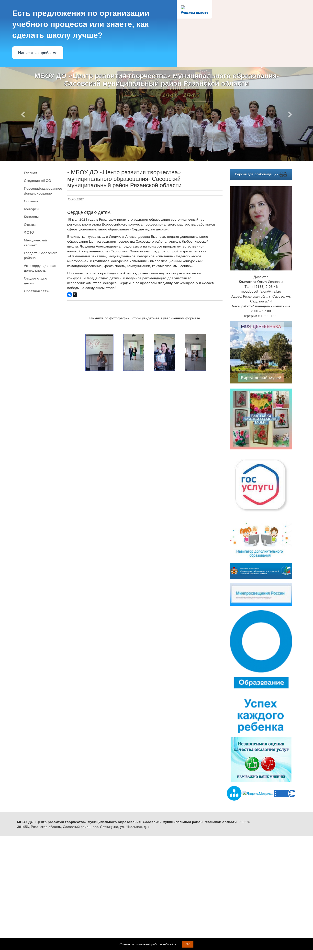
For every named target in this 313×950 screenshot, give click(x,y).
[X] (75, 294)
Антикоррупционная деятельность (40, 268)
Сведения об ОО (37, 180)
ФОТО (29, 232)
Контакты (31, 216)
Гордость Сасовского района (40, 255)
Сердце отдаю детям (35, 280)
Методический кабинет (35, 242)
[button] (23, 114)
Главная (30, 172)
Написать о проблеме (37, 53)
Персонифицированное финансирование (42, 191)
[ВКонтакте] (69, 294)
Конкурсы (31, 208)
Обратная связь (36, 290)
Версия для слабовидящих (257, 173)
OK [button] (188, 944)
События (31, 200)
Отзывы (30, 224)
